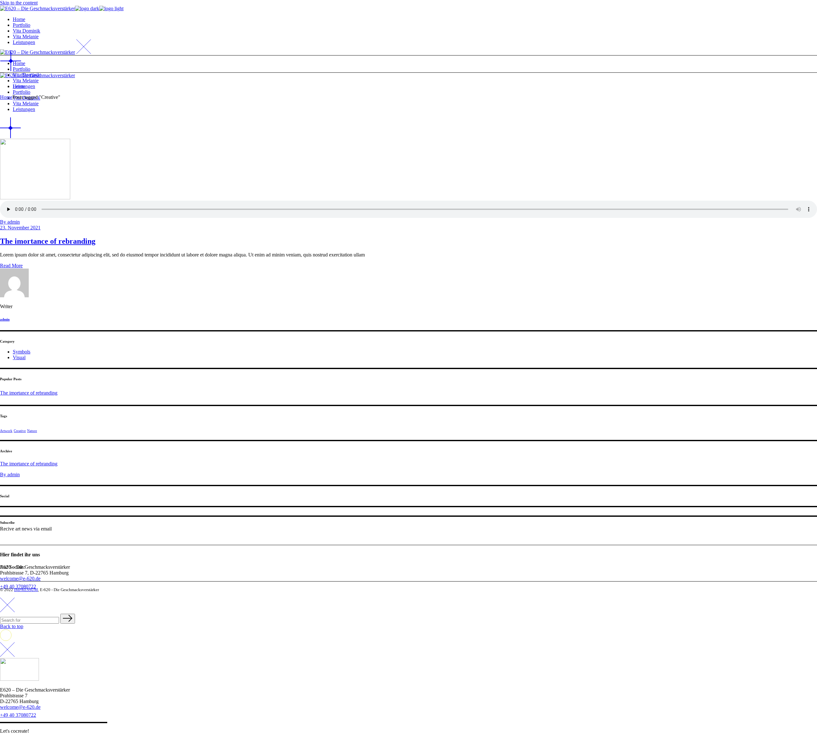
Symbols (21, 351)
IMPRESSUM (26, 589)
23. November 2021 (20, 227)
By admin (10, 222)
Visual (19, 357)
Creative (20, 431)
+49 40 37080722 (18, 715)
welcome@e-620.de (20, 578)
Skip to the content (19, 2)
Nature (32, 431)
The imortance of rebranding (47, 241)
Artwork (6, 431)
